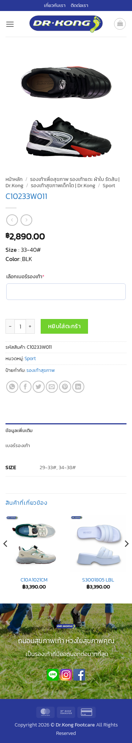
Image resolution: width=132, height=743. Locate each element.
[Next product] (12, 220)
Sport (109, 185)
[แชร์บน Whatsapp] (12, 387)
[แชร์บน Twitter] (39, 387)
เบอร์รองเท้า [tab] (18, 445)
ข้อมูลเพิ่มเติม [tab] (19, 430)
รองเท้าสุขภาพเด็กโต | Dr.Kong (63, 185)
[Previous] (5, 558)
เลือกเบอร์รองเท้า (36, 276)
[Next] (126, 558)
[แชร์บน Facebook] (25, 387)
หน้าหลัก (14, 179)
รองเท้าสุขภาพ (40, 370)
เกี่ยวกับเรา (55, 5)
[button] (10, 24)
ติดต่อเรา (79, 5)
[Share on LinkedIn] (78, 387)
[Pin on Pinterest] (65, 387)
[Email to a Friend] (52, 387)
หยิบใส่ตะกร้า (64, 326)
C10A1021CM (34, 580)
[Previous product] (26, 220)
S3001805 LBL (98, 580)
